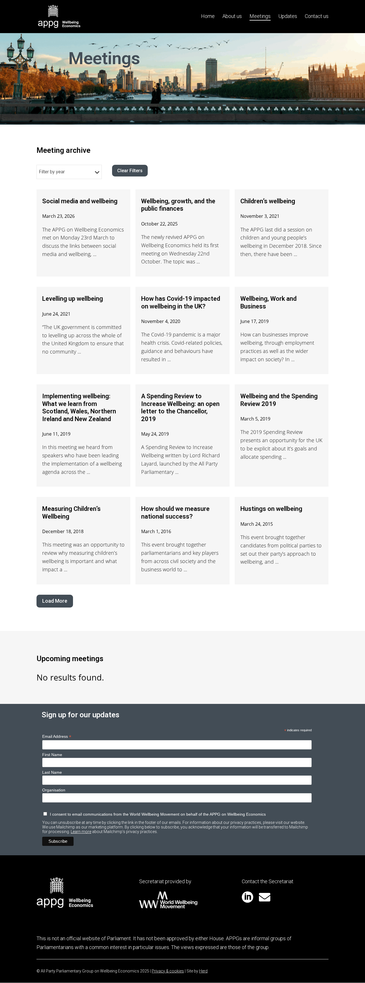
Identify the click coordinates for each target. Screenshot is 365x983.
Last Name (52, 772)
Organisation (53, 790)
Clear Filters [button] (130, 170)
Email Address (56, 736)
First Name (52, 754)
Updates (287, 16)
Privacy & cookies (168, 971)
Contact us (316, 16)
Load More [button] (54, 601)
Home (208, 16)
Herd (203, 971)
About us (232, 16)
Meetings (260, 16)
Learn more (81, 831)
